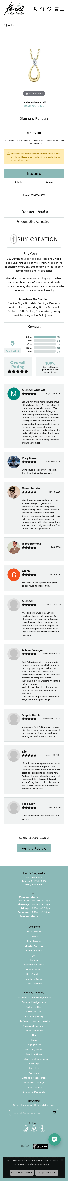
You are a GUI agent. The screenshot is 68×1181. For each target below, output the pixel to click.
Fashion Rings (16, 303)
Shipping (19, 181)
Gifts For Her (27, 311)
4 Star (29, 340)
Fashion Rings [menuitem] (34, 1053)
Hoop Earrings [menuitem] (34, 1086)
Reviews (34, 327)
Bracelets (30, 303)
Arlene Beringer (32, 650)
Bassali (34, 936)
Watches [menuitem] (34, 1072)
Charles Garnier (34, 945)
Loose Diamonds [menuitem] (33, 1030)
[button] (35, 9)
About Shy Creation (34, 222)
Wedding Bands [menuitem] (34, 1049)
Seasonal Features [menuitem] (34, 1025)
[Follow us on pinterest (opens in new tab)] (34, 1128)
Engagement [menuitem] (34, 1044)
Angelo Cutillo (31, 715)
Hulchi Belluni (34, 950)
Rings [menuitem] (34, 1039)
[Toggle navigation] (62, 9)
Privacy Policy (51, 1160)
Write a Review (34, 848)
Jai (34, 955)
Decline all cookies (21, 1172)
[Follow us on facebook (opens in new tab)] (42, 1128)
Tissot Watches (34, 983)
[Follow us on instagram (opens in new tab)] (26, 1128)
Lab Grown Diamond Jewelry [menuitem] (34, 1020)
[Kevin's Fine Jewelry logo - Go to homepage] (14, 9)
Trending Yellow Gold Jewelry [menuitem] (34, 997)
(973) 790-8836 (34, 106)
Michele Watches (34, 964)
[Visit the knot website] (24, 1146)
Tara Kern (28, 803)
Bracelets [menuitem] (34, 1068)
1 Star (29, 351)
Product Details (34, 212)
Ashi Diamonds (33, 931)
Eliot (25, 751)
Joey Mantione (31, 543)
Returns (49, 181)
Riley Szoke (29, 458)
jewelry (10, 25)
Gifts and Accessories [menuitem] (34, 1077)
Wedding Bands (37, 307)
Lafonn (34, 959)
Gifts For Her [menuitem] (33, 1006)
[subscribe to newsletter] (54, 1112)
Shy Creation (34, 973)
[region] (34, 67)
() (58, 336)
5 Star (29, 336)
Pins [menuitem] (34, 1035)
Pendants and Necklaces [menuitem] (34, 1058)
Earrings (43, 303)
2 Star (29, 347)
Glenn (26, 571)
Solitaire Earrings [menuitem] (34, 1082)
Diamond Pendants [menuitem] (34, 1091)
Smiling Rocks (34, 978)
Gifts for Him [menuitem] (33, 1011)
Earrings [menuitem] (34, 1063)
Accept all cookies (46, 1172)
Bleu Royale (34, 940)
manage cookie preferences (33, 1163)
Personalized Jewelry (48, 311)
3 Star (29, 344)
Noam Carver (34, 969)
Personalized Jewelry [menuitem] (34, 1002)
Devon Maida (31, 488)
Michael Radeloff (33, 390)
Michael (27, 601)
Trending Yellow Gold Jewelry (37, 315)
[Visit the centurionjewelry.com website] (40, 1146)
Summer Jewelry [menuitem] (33, 1016)
